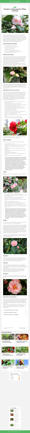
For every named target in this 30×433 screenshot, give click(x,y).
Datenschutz (20, 431)
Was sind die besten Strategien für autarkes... (7, 342)
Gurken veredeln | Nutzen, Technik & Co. (7, 367)
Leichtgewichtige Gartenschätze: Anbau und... (8, 354)
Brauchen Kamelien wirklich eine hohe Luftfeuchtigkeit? (11, 314)
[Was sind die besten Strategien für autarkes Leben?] (8, 336)
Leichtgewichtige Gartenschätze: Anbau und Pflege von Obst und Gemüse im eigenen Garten (16, 420)
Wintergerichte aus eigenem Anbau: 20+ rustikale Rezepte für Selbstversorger (16, 415)
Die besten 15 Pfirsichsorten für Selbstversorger (21, 367)
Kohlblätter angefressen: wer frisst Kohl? (21, 354)
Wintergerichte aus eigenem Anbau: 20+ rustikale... (21, 342)
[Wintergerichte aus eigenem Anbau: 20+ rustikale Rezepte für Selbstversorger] (21, 336)
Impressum (17, 431)
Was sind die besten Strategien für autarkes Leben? (17, 410)
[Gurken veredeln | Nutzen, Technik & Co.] (8, 362)
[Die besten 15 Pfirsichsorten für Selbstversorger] (21, 362)
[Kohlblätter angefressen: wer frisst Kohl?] (21, 349)
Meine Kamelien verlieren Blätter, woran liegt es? (10, 312)
